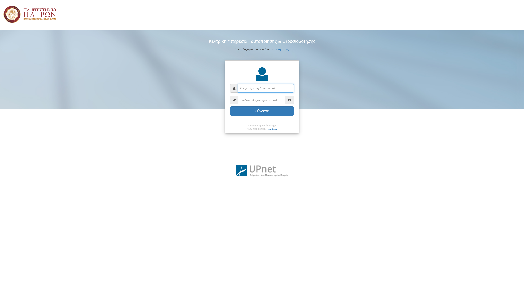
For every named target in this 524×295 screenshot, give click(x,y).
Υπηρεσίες (282, 49)
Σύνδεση (262, 111)
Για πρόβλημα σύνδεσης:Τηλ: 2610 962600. (262, 127)
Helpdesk (272, 129)
